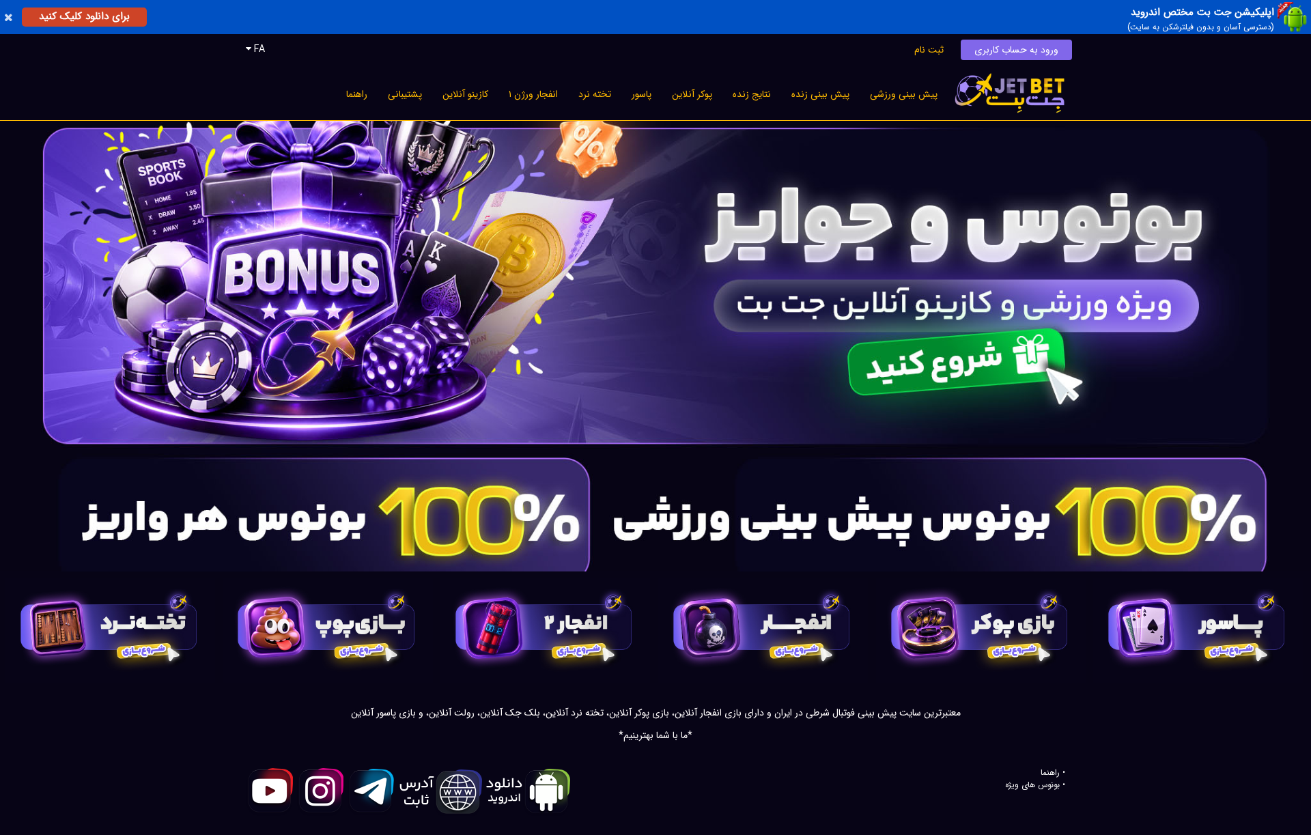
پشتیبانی (405, 94)
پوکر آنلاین (692, 94)
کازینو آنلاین (465, 94)
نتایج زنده (752, 94)
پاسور (641, 94)
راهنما (356, 94)
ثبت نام (929, 49)
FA (258, 49)
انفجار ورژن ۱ (533, 94)
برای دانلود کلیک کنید (84, 16)
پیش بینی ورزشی (904, 94)
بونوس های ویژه (1032, 785)
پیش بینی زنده (820, 94)
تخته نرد (594, 94)
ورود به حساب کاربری (1016, 49)
